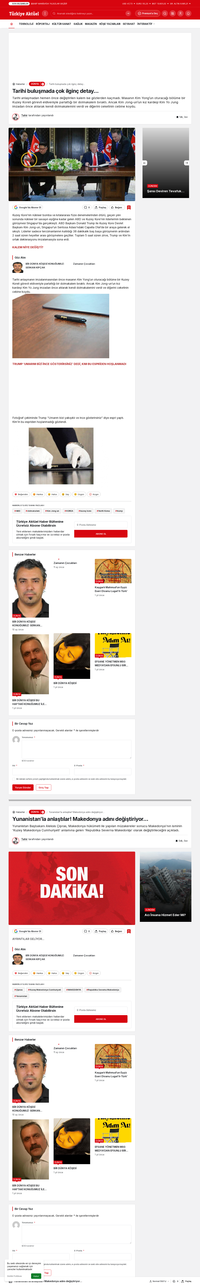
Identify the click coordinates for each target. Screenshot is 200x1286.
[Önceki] (144, 162)
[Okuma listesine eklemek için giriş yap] (128, 207)
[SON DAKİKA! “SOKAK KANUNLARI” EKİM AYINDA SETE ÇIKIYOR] (165, 163)
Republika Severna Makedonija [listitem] (103, 989)
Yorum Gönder (23, 787)
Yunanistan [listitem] (21, 996)
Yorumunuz (28, 737)
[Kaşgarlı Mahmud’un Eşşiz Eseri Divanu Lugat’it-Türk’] (113, 595)
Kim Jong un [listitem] (52, 511)
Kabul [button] (36, 1276)
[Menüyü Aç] (45, 13)
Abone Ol (101, 534)
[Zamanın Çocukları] (102, 267)
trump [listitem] (119, 511)
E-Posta (79, 765)
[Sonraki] (186, 162)
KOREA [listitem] (69, 511)
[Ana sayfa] (11, 24)
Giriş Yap (44, 787)
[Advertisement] (100, 54)
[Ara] (165, 13)
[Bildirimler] (188, 13)
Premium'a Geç (150, 13)
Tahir (24, 115)
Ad (14, 765)
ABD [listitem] (17, 511)
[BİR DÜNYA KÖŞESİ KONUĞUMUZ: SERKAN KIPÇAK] (41, 267)
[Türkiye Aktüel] (24, 13)
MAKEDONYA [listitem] (73, 989)
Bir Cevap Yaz (24, 723)
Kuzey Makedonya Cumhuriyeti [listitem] (44, 989)
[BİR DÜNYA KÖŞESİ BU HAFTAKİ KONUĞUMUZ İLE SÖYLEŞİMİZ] (30, 671)
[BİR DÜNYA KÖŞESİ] (72, 671)
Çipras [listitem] (19, 989)
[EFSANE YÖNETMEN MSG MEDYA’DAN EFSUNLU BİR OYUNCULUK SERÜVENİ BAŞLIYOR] (113, 671)
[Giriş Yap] (180, 13)
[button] (173, 13)
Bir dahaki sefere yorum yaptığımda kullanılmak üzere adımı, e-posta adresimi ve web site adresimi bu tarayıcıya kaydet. (71, 779)
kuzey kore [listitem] (85, 511)
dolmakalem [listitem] (33, 511)
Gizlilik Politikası (14, 1276)
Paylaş (188, 1281)
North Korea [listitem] (103, 511)
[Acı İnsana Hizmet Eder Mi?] (165, 887)
